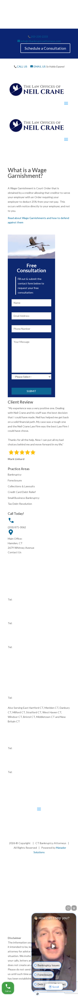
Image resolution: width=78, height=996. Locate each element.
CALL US (22, 66)
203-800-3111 (21, 623)
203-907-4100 (21, 772)
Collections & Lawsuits (21, 486)
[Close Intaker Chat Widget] (74, 908)
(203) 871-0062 (17, 527)
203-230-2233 (39, 36)
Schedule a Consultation (45, 48)
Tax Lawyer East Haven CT (54, 891)
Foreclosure (15, 480)
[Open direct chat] (68, 908)
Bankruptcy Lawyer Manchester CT (31, 887)
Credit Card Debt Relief (22, 492)
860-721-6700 (21, 673)
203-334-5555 (21, 697)
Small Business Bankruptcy (23, 497)
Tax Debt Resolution (20, 503)
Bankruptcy (14, 474)
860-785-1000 (21, 647)
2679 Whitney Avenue (21, 547)
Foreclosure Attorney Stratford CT (36, 900)
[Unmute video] (54, 946)
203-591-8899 (21, 748)
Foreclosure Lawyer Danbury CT (44, 909)
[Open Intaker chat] (37, 994)
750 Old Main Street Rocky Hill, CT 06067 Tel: (20, 669)
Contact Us (14, 552)
